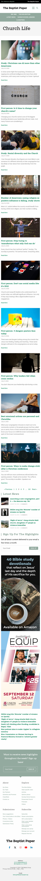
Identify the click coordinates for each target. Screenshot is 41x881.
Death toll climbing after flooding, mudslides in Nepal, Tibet (20, 726)
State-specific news (27, 790)
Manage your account (28, 831)
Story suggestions (8, 814)
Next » (34, 489)
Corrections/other (8, 821)
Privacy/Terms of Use (9, 869)
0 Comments (24, 504)
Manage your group (27, 829)
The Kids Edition (24, 14)
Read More (4, 80)
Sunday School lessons (28, 797)
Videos (24, 804)
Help (18, 869)
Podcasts (24, 802)
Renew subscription (27, 816)
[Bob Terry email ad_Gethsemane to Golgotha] (20, 593)
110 (29, 489)
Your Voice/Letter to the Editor (11, 816)
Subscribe (24, 814)
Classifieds (20, 20)
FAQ (22, 869)
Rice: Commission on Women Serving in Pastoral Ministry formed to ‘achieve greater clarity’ (19, 737)
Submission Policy (8, 823)
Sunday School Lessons (26, 17)
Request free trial (26, 833)
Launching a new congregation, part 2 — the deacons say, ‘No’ (24, 500)
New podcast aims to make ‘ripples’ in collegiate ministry (20, 731)
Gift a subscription (27, 819)
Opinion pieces (26, 794)
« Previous (8, 489)
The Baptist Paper (33, 1)
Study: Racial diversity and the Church (19, 153)
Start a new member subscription (27, 822)
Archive (24, 792)
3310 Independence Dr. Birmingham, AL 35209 (20, 863)
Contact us (6, 799)
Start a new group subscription (27, 825)
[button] (37, 8)
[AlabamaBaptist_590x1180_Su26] (20, 670)
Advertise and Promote (9, 794)
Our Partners (6, 792)
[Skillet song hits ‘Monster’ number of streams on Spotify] (5, 512)
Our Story (5, 787)
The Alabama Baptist (7, 1)
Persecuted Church (27, 799)
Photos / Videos (7, 819)
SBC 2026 (14, 14)
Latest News (10, 17)
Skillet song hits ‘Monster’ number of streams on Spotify (25, 511)
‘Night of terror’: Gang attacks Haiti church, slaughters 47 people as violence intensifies (24, 523)
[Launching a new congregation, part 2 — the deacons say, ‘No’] (5, 501)
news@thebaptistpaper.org (20, 875)
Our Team (5, 790)
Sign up (34, 548)
